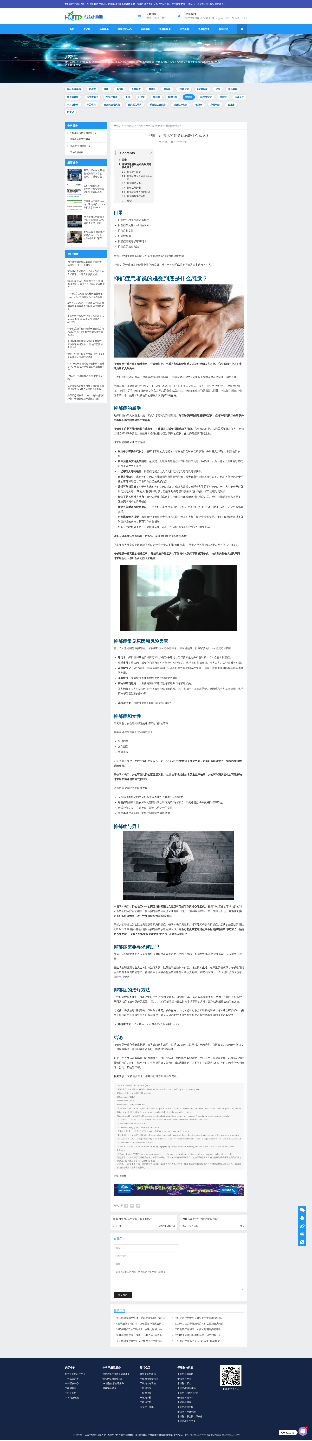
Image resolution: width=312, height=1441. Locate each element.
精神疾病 (172, 97)
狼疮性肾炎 (111, 97)
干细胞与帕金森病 (186, 1388)
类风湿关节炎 (135, 104)
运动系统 (239, 97)
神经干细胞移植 (148, 1374)
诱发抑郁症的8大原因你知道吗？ (152, 703)
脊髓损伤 (136, 89)
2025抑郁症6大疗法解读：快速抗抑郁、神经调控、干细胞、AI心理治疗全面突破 (159, 1329)
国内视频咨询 (76, 152)
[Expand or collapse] (151, 153)
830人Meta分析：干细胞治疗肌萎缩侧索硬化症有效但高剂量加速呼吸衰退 (94, 189)
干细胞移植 (145, 1397)
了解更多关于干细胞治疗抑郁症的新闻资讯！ (153, 1076)
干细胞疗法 (145, 1402)
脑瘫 (106, 89)
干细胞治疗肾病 (148, 1383)
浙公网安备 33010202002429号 (225, 1435)
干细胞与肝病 (184, 1383)
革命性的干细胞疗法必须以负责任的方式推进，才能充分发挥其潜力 (85, 273)
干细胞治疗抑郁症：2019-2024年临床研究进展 (200, 1340)
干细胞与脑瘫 (184, 1402)
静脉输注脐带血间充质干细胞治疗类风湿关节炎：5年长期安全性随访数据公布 (85, 331)
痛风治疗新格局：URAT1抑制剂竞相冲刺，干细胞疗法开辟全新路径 (85, 397)
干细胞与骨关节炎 (186, 1421)
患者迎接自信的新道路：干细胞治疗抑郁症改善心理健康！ (148, 1335)
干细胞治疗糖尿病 (149, 1378)
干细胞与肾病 (184, 1378)
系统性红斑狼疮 (158, 104)
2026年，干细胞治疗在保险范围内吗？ (84, 378)
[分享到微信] (132, 1206)
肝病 (128, 97)
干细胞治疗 (145, 1393)
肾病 (218, 89)
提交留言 (123, 1295)
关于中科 (184, 29)
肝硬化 (141, 97)
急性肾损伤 (92, 97)
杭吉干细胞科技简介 (75, 1374)
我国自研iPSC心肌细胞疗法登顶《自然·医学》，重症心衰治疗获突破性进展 (94, 173)
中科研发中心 (72, 1383)
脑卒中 (152, 89)
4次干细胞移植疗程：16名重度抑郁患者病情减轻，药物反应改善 (151, 1323)
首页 (72, 29)
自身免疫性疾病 (112, 104)
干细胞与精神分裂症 (187, 1393)
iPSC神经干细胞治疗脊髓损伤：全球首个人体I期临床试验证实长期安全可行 (94, 235)
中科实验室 (70, 1388)
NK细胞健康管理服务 (80, 146)
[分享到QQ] (126, 1206)
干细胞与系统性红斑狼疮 (189, 1416)
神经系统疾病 (74, 89)
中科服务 (104, 29)
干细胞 (87, 29)
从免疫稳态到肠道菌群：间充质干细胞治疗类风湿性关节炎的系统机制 (85, 387)
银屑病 (198, 104)
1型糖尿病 (184, 89)
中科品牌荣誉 (72, 1378)
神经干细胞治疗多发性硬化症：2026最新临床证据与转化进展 (85, 355)
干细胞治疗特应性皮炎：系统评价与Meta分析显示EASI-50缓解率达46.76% (94, 204)
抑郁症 (188, 97)
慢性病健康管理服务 (80, 139)
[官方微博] (302, 1226)
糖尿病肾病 (72, 97)
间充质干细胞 (147, 1407)
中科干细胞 (70, 1393)
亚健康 (231, 104)
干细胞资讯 (204, 29)
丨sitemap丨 (78, 1435)
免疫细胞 (145, 29)
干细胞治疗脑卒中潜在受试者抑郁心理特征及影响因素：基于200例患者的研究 (158, 1317)
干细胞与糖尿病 (185, 1374)
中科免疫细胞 (72, 1397)
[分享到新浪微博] (138, 1206)
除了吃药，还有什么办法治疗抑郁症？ (156, 1024)
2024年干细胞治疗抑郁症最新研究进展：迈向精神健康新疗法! (208, 1335)
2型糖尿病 (202, 89)
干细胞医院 (145, 1388)
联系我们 (223, 29)
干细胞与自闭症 (185, 1407)
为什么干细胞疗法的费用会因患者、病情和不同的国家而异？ (85, 263)
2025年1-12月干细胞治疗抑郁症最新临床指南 (199, 1323)
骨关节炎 (91, 104)
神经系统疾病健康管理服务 (83, 132)
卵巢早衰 (215, 104)
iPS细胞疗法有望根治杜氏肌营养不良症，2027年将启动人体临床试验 (85, 295)
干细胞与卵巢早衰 (186, 1411)
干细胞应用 (165, 29)
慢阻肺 (156, 97)
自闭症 (223, 97)
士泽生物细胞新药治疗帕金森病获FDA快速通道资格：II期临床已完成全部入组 (94, 220)
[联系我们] (302, 1218)
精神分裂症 (206, 97)
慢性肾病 (232, 89)
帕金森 (92, 89)
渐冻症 (120, 89)
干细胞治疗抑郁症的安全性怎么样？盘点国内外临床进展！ (148, 1340)
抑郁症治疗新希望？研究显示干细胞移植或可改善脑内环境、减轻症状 (212, 1317)
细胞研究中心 (125, 29)
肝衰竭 (70, 112)
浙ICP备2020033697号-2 (196, 1435)
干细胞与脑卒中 (185, 1397)
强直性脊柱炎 (180, 104)
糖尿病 (167, 89)
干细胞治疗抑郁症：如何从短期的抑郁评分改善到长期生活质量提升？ (212, 1329)
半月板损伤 (72, 104)
